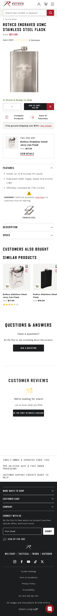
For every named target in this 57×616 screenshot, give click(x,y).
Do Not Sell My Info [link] (28, 596)
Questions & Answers (28, 325)
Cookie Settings (28, 571)
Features (8, 167)
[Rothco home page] (13, 4)
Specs (6, 235)
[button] (28, 168)
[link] (39, 4)
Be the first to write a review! (28, 413)
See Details (46, 126)
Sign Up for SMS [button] (16, 539)
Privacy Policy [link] (28, 583)
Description (10, 227)
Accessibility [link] (28, 590)
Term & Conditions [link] (28, 577)
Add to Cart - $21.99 (35, 106)
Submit (48, 531)
